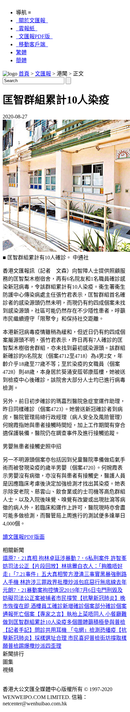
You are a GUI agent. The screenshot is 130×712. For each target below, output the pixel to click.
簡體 (21, 60)
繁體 (21, 52)
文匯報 (43, 73)
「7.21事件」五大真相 (38, 574)
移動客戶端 (32, 44)
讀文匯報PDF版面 (24, 537)
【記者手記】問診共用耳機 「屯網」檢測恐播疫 (59, 630)
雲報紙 (26, 28)
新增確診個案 (79, 606)
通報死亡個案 (19, 614)
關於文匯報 (32, 20)
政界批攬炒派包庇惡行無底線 (81, 582)
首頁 (24, 73)
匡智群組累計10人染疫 (40, 622)
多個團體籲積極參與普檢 (96, 622)
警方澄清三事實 (81, 574)
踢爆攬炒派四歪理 (40, 646)
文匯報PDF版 (34, 36)
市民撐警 (66, 598)
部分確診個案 (111, 606)
